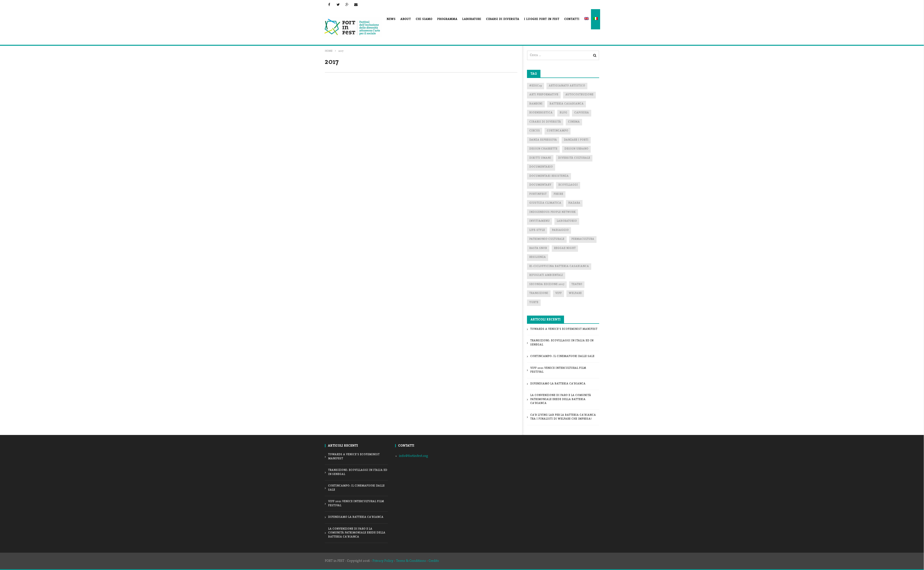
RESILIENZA (537, 257)
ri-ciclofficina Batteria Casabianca (559, 266)
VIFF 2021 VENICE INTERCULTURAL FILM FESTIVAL (558, 370)
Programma (447, 19)
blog (563, 112)
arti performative (543, 94)
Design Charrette (543, 149)
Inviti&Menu (539, 221)
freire (558, 194)
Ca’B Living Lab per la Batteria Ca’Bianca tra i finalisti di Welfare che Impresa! (563, 417)
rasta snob (538, 248)
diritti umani (540, 158)
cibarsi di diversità (545, 122)
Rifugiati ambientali (546, 275)
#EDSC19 (535, 85)
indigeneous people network (552, 212)
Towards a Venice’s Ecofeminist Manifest (563, 329)
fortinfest (538, 194)
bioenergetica (541, 112)
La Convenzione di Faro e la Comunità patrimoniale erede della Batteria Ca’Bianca (560, 399)
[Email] (356, 4)
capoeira (581, 112)
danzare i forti (576, 140)
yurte (534, 302)
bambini (536, 104)
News (391, 19)
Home (329, 51)
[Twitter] (338, 4)
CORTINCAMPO (557, 131)
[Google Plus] (347, 4)
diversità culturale (574, 158)
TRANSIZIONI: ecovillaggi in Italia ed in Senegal (562, 342)
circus (534, 131)
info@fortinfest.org (413, 456)
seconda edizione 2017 (547, 284)
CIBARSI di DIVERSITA (502, 19)
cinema (574, 122)
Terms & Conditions (411, 561)
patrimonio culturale (547, 239)
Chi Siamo (424, 19)
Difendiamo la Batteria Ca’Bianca (558, 383)
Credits (434, 561)
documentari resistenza (549, 176)
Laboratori (471, 19)
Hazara (574, 203)
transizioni (538, 293)
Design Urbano (577, 149)
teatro (576, 284)
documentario (541, 167)
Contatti (571, 19)
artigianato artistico (567, 85)
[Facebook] (329, 4)
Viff (558, 293)
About (405, 19)
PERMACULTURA (582, 239)
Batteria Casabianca (567, 104)
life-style (537, 230)
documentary (540, 185)
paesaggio (560, 230)
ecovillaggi (568, 185)
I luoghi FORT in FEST (541, 19)
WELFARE (575, 293)
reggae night (565, 248)
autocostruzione (579, 94)
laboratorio (567, 221)
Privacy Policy (382, 561)
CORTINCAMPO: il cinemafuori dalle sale (562, 356)
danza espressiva (543, 140)
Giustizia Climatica (545, 203)
